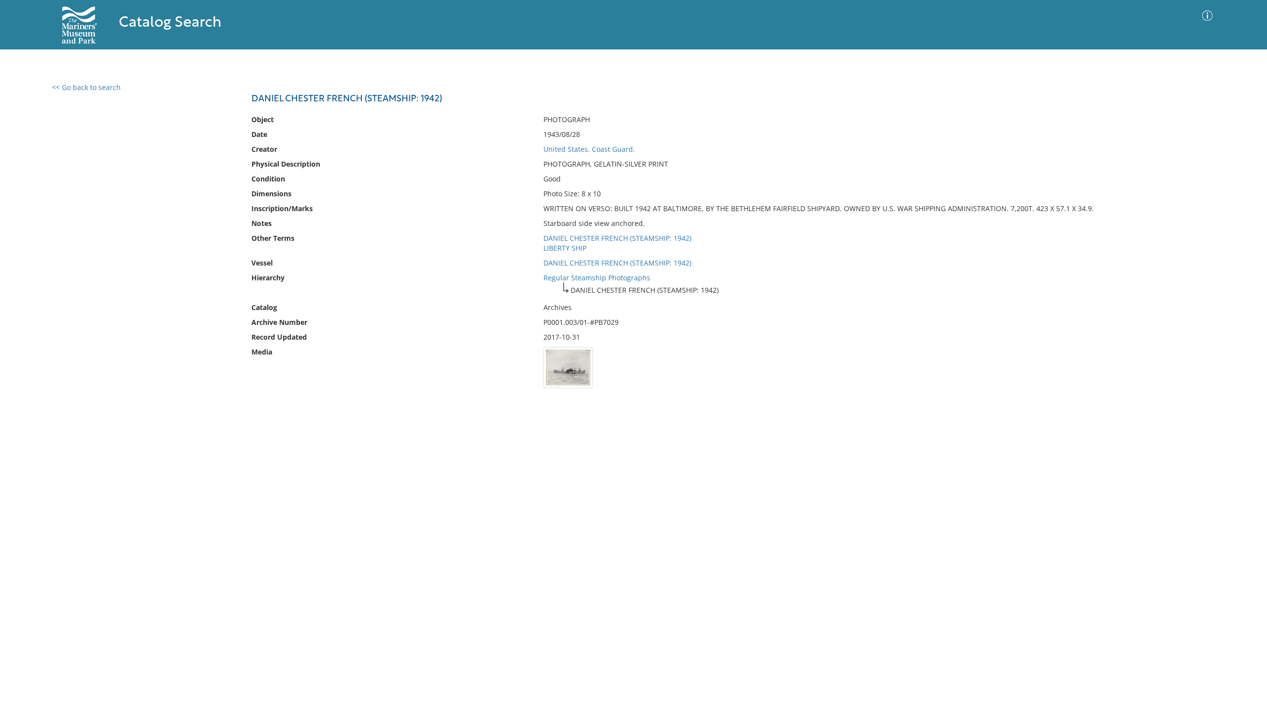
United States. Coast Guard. (589, 149)
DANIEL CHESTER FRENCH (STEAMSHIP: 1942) (617, 238)
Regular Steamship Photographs (596, 277)
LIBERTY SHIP (564, 248)
